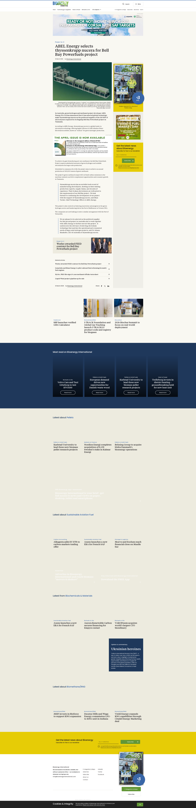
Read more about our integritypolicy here (128, 167)
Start (54, 9)
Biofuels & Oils (86, 9)
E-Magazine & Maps (131, 789)
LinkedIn (100, 769)
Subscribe (130, 9)
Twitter (100, 772)
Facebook (101, 774)
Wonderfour (87, 799)
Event (141, 9)
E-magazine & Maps (120, 9)
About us (85, 777)
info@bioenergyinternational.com (64, 776)
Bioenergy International (74, 59)
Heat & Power (76, 9)
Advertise (136, 9)
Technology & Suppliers (64, 9)
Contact (85, 779)
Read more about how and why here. (94, 805)
